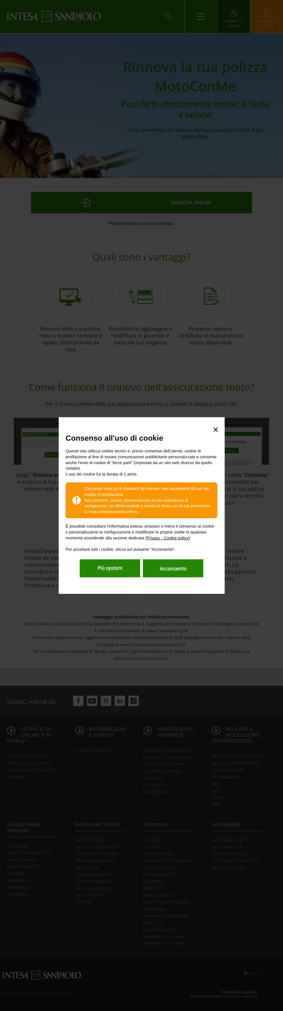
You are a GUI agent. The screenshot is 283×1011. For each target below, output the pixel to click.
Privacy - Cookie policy (167, 538)
